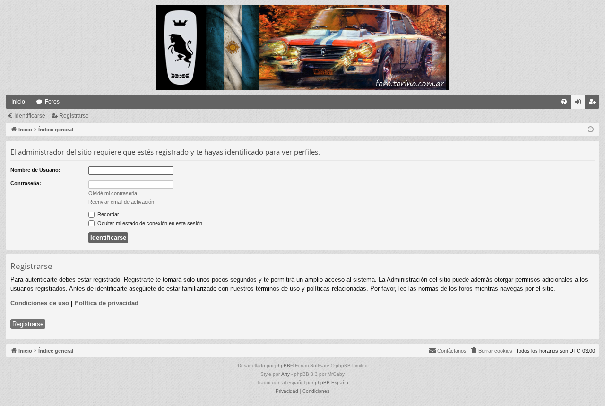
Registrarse (74, 115)
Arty (285, 374)
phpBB (282, 365)
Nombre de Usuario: (35, 170)
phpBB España (331, 382)
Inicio (18, 101)
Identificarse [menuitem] (580, 103)
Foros (52, 101)
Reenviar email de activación (121, 202)
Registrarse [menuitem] (594, 103)
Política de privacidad (106, 303)
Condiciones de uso (39, 303)
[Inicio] (302, 47)
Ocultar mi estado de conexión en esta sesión (149, 223)
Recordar (107, 214)
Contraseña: (25, 183)
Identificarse (29, 115)
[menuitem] (564, 102)
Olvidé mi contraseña (112, 193)
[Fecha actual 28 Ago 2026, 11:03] (591, 129)
